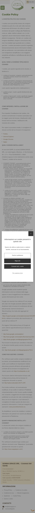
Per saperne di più (17, 273)
